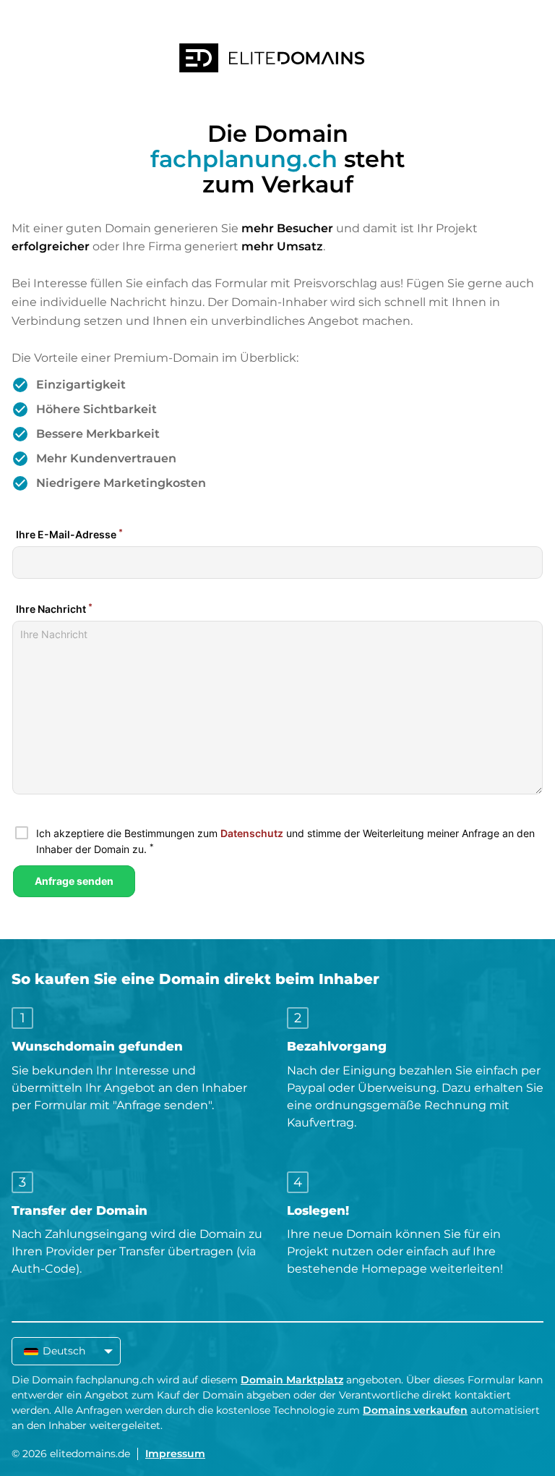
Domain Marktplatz (292, 1379)
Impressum (175, 1453)
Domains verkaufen (415, 1410)
